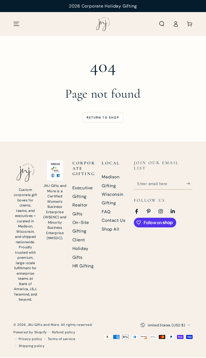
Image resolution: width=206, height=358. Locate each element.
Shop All (110, 229)
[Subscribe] (189, 183)
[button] (162, 24)
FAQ (106, 212)
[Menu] (16, 24)
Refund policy (63, 332)
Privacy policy (30, 339)
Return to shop (103, 117)
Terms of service (61, 339)
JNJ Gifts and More (43, 325)
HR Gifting (83, 266)
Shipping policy (32, 346)
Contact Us (113, 220)
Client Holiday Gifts (80, 248)
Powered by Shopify (30, 332)
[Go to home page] (103, 23)
